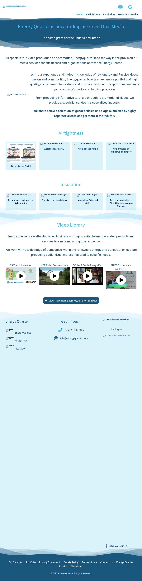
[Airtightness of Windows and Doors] (121, 156)
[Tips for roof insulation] (54, 201)
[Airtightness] (25, 340)
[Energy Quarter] (25, 332)
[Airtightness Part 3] (87, 156)
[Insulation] (25, 348)
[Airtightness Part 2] (54, 156)
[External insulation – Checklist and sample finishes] (121, 201)
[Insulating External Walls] (87, 201)
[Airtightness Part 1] (21, 156)
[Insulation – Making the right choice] (21, 201)
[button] (120, 7)
